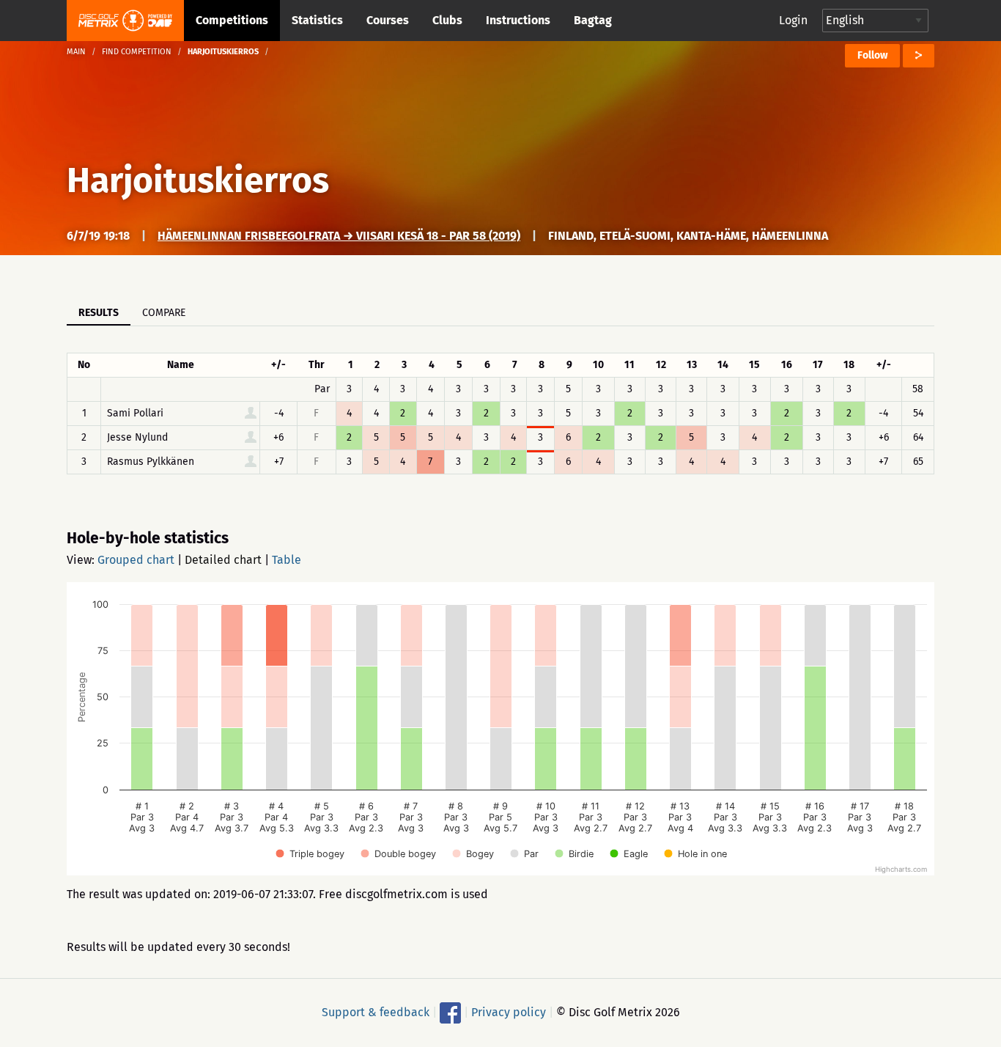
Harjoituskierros (198, 180)
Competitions (232, 20)
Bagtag (593, 20)
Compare (163, 312)
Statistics (317, 20)
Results (98, 312)
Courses (387, 20)
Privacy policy (508, 1012)
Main (76, 51)
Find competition (136, 51)
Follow (872, 55)
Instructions (518, 20)
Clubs (447, 20)
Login (793, 20)
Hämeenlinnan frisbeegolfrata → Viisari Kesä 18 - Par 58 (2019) (339, 236)
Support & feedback (375, 1012)
